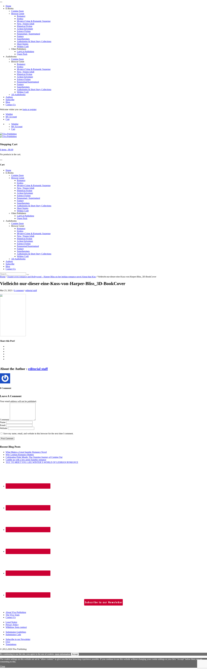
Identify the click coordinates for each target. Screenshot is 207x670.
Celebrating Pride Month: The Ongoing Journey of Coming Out (34, 457)
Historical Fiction (24, 26)
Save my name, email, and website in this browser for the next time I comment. (38, 433)
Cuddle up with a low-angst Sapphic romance (26, 459)
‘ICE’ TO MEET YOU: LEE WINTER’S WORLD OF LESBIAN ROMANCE (42, 462)
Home (8, 6)
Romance (21, 16)
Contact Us (11, 104)
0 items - (6, 149)
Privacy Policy (12, 624)
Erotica (20, 18)
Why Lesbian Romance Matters (20, 454)
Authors (9, 97)
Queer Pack (22, 54)
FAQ (8, 642)
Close (2, 666)
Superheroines (23, 39)
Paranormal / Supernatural (28, 34)
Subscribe (10, 99)
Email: (3, 425)
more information (62, 654)
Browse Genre (17, 13)
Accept (75, 654)
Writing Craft (23, 46)
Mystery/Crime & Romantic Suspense (34, 21)
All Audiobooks (18, 94)
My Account (11, 117)
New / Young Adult (25, 23)
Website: (4, 428)
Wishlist (9, 114)
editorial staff (31, 290)
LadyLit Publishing (25, 51)
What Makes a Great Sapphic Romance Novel (26, 452)
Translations (11, 644)
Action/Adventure (25, 29)
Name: (3, 422)
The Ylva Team (12, 615)
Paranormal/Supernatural (28, 82)
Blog (8, 102)
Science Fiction (24, 31)
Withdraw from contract (16, 627)
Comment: (4, 419)
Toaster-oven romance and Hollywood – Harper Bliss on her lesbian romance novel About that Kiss (51, 276)
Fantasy (20, 36)
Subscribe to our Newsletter (18, 639)
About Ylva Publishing (16, 612)
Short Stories (22, 44)
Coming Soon (17, 11)
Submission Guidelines (16, 632)
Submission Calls (13, 634)
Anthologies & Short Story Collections (34, 41)
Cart (7, 119)
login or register (29, 109)
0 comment (19, 290)
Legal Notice (11, 622)
